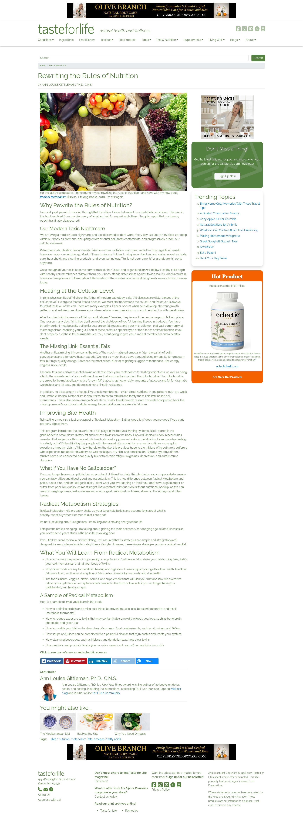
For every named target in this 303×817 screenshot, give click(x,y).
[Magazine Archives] (263, 28)
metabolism (78, 739)
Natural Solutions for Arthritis (218, 224)
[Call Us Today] (40, 789)
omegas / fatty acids (107, 739)
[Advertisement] (227, 438)
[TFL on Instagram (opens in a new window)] (244, 29)
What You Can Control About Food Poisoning (229, 230)
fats (90, 739)
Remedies (131, 810)
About (250, 40)
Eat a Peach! (208, 252)
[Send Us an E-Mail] (45, 789)
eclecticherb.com (227, 366)
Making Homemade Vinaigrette (220, 236)
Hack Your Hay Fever (213, 258)
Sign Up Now (227, 176)
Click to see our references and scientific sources (73, 652)
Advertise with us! (49, 799)
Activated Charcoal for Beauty (219, 213)
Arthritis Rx (207, 247)
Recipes (106, 40)
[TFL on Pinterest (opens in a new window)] (250, 29)
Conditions (45, 40)
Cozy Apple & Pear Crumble (218, 219)
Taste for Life (108, 810)
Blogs (234, 40)
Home (42, 65)
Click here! (101, 781)
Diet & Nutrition (166, 40)
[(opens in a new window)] (227, 321)
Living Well (216, 40)
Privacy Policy (161, 789)
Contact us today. (106, 796)
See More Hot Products (227, 377)
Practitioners (87, 40)
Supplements (192, 40)
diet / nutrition (60, 739)
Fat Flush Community (106, 693)
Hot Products (127, 40)
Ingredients (66, 40)
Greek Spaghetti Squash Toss (219, 241)
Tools (145, 40)
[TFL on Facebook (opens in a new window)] (238, 29)
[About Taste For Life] (257, 28)
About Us (44, 795)
